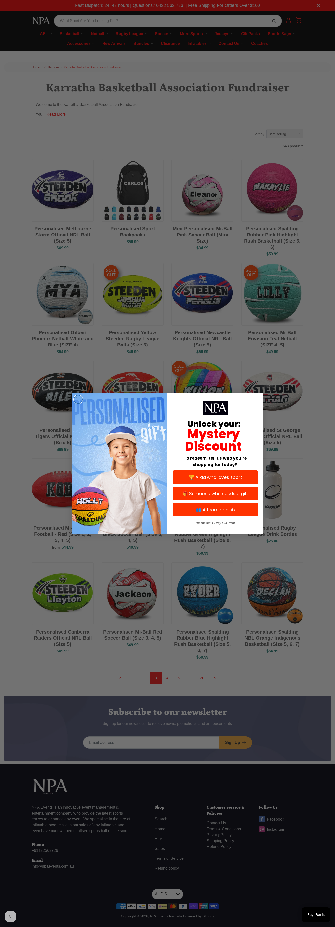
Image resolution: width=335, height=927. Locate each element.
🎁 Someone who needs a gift (215, 493)
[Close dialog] (78, 399)
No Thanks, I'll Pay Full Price (215, 523)
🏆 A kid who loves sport (215, 477)
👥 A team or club (215, 510)
